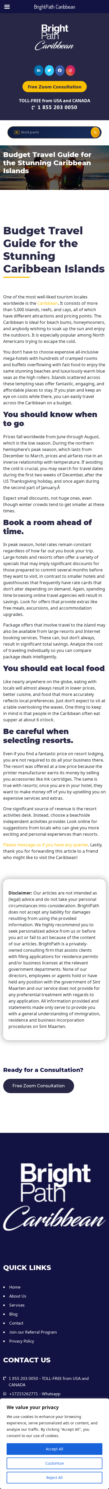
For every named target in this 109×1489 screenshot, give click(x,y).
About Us (17, 1296)
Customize (54, 1463)
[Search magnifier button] (95, 132)
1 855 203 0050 (57, 106)
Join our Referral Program (33, 1332)
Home (14, 1287)
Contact (16, 1323)
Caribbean (47, 303)
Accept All (54, 1448)
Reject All (54, 1477)
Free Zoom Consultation (54, 86)
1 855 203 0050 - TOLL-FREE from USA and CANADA (49, 1381)
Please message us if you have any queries (45, 845)
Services (17, 1305)
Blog (13, 1314)
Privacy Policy (21, 1341)
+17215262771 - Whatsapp (34, 1393)
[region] (54, 1443)
